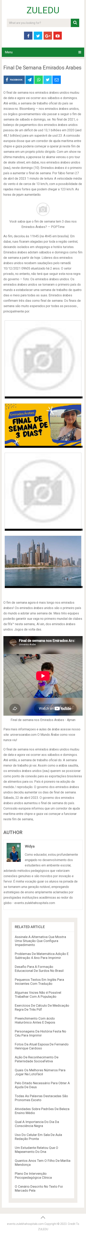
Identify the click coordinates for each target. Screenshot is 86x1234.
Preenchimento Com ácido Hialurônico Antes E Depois (35, 1020)
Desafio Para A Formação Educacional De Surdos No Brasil (39, 969)
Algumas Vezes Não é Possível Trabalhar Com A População (38, 994)
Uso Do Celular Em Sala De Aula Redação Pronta (38, 1137)
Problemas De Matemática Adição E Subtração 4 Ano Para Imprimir (42, 956)
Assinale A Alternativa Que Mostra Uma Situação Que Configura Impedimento (40, 941)
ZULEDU (43, 10)
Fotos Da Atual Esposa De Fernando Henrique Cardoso (42, 1046)
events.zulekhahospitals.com (25, 1223)
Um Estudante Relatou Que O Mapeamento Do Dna (36, 1150)
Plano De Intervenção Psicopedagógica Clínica (33, 1176)
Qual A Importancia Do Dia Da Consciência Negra (37, 1124)
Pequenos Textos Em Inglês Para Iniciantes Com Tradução (39, 982)
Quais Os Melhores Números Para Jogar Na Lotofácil (40, 1072)
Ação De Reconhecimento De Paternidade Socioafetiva (36, 1059)
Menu (9, 52)
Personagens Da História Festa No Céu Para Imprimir (40, 1033)
